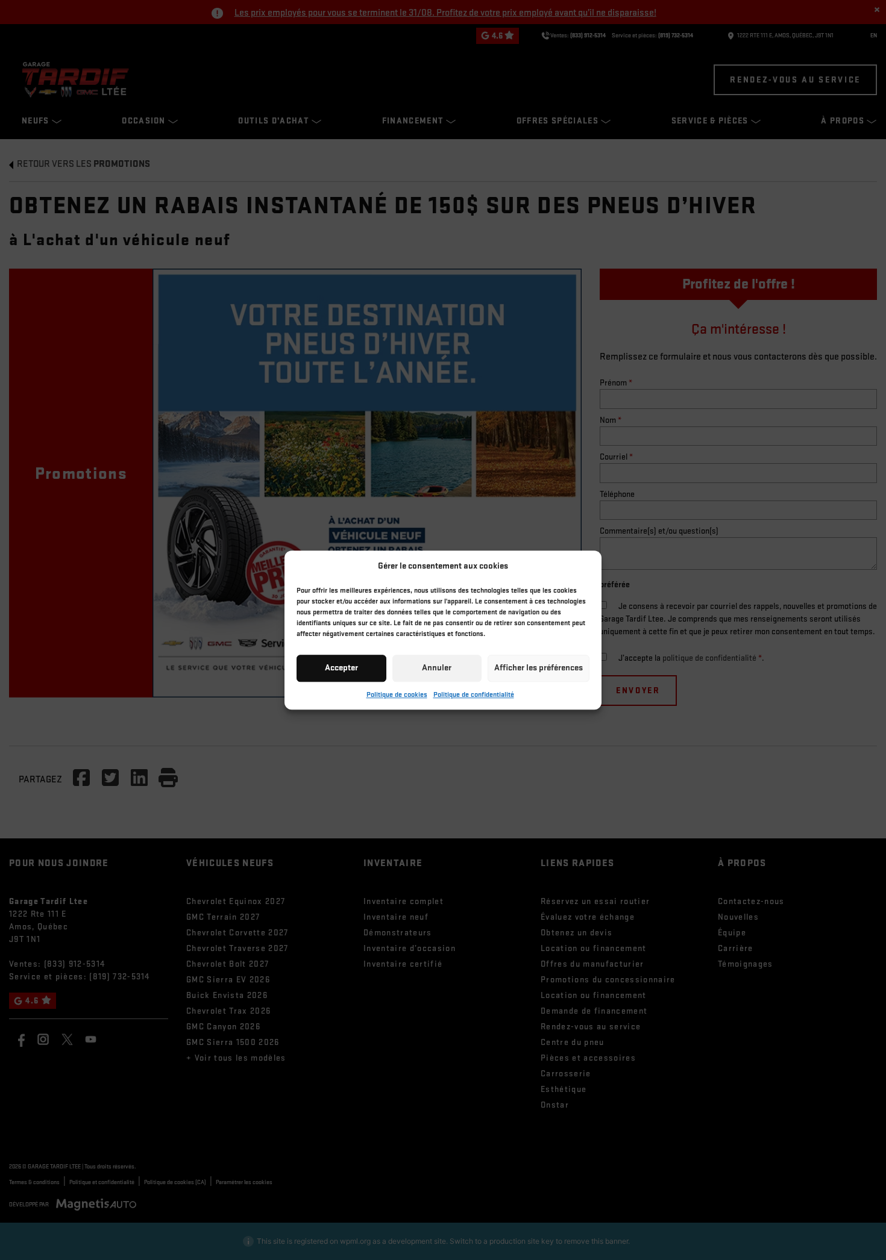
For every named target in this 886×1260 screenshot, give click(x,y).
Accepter (341, 667)
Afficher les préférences (538, 667)
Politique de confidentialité (473, 694)
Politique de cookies (396, 694)
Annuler (436, 667)
